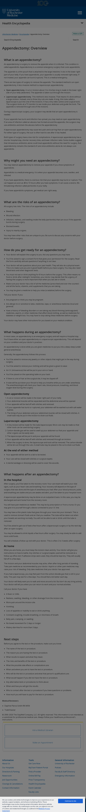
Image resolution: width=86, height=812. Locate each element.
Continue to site (70, 801)
